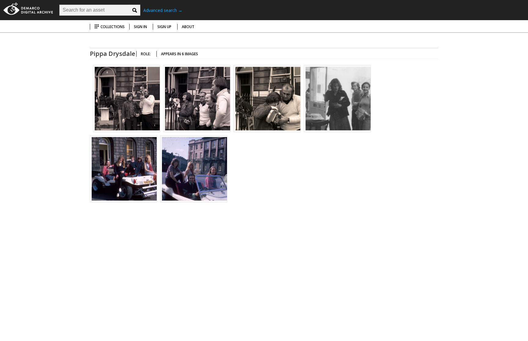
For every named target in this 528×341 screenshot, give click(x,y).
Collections (112, 26)
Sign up (164, 26)
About (188, 26)
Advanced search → (162, 10)
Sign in (140, 26)
